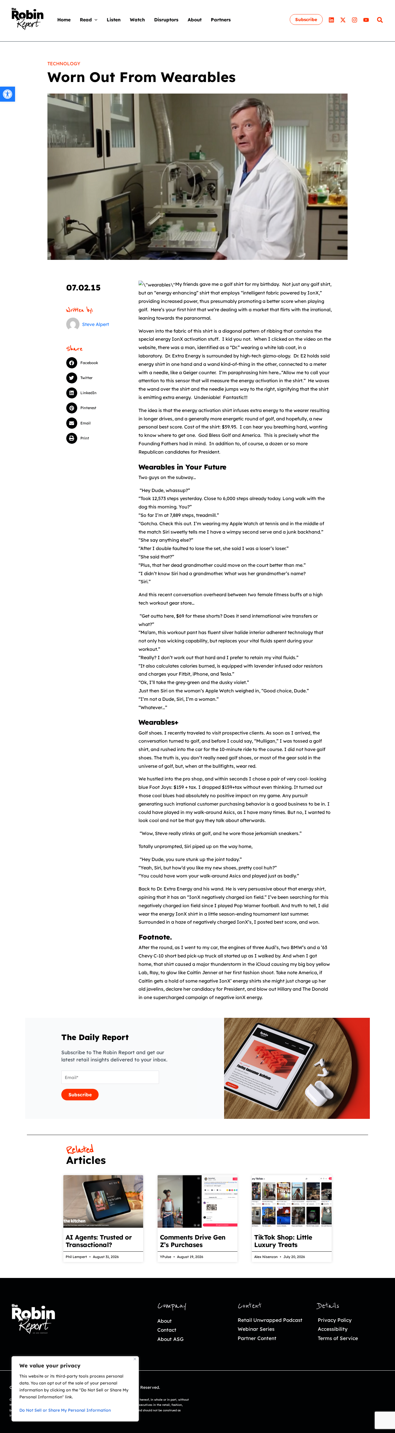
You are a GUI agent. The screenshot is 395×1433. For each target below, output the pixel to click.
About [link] (164, 1321)
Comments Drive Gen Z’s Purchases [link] (193, 1241)
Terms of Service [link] (338, 1338)
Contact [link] (166, 1330)
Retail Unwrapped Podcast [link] (270, 1320)
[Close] (135, 1359)
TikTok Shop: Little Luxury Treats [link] (283, 1241)
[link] (7, 94)
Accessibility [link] (333, 1329)
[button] (94, 19)
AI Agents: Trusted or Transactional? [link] (99, 1241)
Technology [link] (63, 63)
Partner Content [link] (257, 1338)
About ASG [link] (170, 1339)
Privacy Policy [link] (335, 1320)
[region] (75, 1388)
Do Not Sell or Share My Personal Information (65, 1410)
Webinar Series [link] (256, 1329)
